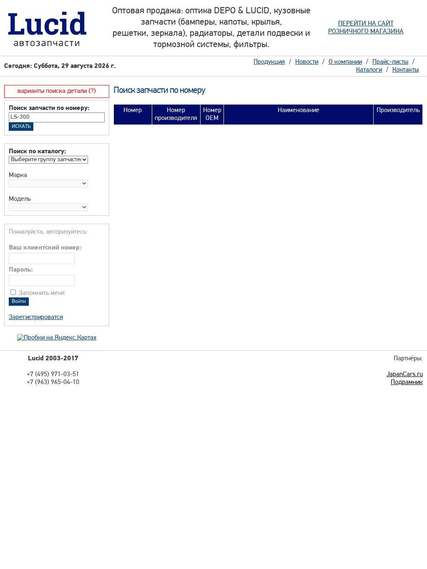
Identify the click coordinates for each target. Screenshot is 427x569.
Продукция (269, 62)
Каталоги (369, 70)
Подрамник (407, 382)
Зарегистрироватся (36, 317)
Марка (18, 175)
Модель (19, 199)
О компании (345, 62)
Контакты (405, 70)
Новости (306, 62)
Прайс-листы (390, 62)
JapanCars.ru (405, 374)
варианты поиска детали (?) (57, 91)
